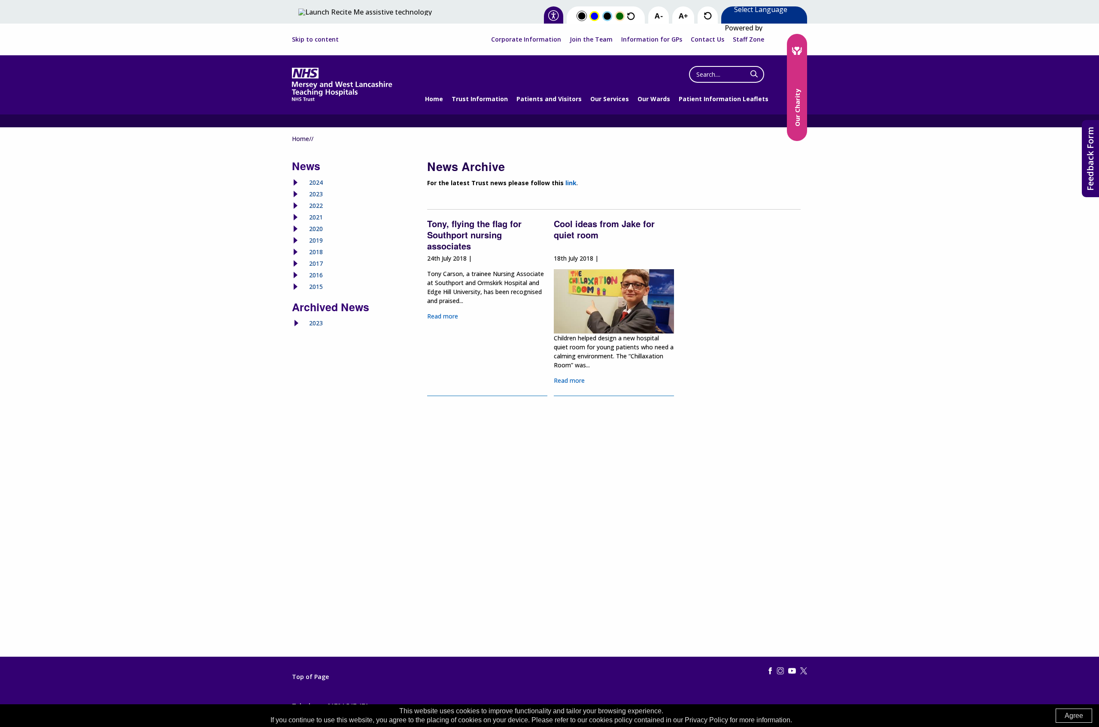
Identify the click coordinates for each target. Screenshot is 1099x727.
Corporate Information (526, 39)
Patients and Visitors (549, 99)
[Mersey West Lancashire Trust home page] (342, 99)
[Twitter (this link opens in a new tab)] (803, 671)
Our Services (609, 99)
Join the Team (591, 39)
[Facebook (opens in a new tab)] (770, 671)
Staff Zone (748, 39)
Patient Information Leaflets (723, 99)
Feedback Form (1090, 159)
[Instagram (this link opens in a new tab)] (780, 671)
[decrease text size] (658, 16)
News (306, 166)
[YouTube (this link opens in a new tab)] (792, 671)
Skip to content (315, 39)
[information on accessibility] (553, 16)
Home (434, 99)
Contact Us (707, 39)
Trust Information (480, 99)
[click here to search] (754, 74)
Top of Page (310, 677)
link (571, 183)
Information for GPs (651, 39)
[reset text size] (707, 16)
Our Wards (654, 99)
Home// (302, 139)
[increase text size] (683, 16)
